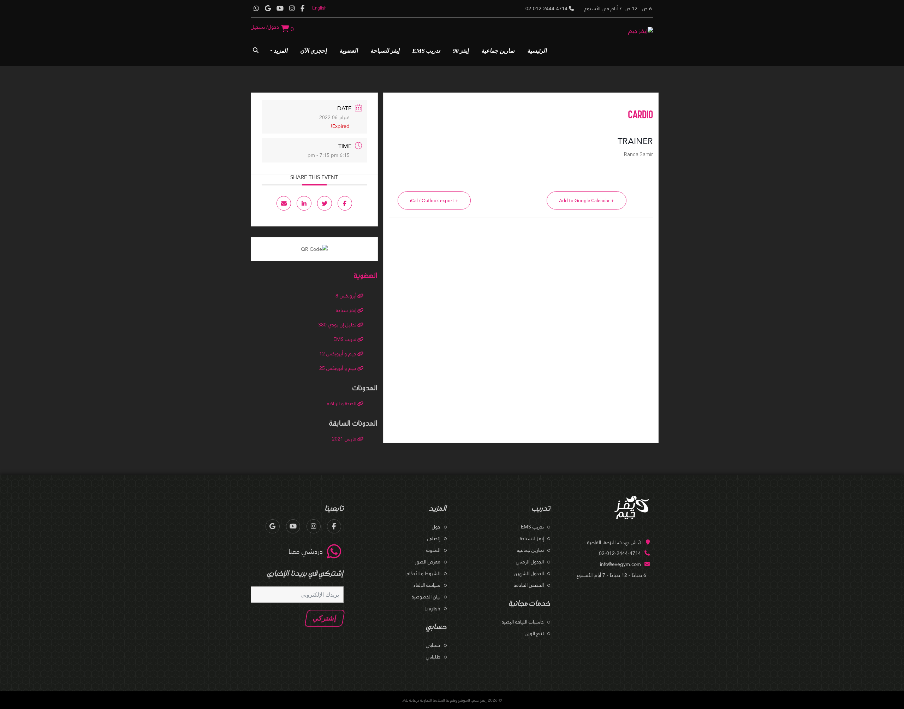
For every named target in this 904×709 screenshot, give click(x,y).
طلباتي (433, 656)
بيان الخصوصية (426, 596)
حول (436, 526)
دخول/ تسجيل (265, 26)
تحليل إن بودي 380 (337, 324)
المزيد (281, 51)
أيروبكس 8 (345, 295)
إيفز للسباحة (385, 51)
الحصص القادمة (529, 585)
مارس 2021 (344, 438)
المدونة (433, 550)
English (319, 8)
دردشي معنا (306, 551)
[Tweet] (324, 203)
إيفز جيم (479, 700)
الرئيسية (537, 51)
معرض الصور (427, 561)
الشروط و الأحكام (423, 573)
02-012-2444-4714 (620, 553)
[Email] (283, 203)
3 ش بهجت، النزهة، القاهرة (614, 542)
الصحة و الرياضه (341, 403)
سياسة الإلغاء (427, 585)
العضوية (349, 51)
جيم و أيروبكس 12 (337, 353)
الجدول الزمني (530, 561)
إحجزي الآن (314, 51)
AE (405, 700)
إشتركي (324, 618)
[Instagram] (292, 8)
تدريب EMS (426, 51)
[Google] (268, 8)
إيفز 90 (461, 51)
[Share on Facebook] (345, 203)
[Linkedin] (304, 203)
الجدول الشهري (529, 573)
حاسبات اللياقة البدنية (523, 621)
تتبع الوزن (534, 633)
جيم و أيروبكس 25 (337, 368)
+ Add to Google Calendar (586, 200)
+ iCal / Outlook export (434, 200)
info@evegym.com (620, 564)
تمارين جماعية (498, 51)
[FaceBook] (302, 8)
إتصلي (433, 538)
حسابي (433, 645)
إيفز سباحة (346, 310)
